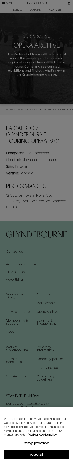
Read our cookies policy (42, 434)
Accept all (36, 454)
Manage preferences (36, 443)
